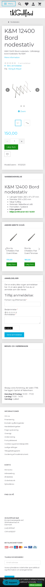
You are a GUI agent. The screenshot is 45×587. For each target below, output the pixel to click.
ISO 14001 (30, 212)
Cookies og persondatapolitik (16, 444)
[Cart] (39, 4)
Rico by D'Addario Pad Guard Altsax (12, 250)
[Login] (33, 4)
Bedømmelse (10, 309)
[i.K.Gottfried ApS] (22, 13)
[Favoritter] (26, 4)
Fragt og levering (11, 430)
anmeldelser (24, 63)
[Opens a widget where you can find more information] (11, 583)
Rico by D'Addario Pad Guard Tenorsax (31, 250)
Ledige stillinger (10, 447)
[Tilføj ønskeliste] (7, 154)
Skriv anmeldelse (14, 66)
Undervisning (9, 437)
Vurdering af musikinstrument (16, 454)
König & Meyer (15, 69)
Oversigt (7, 433)
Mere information (12, 57)
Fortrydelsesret (10, 440)
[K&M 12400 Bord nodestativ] (22, 90)
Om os (7, 416)
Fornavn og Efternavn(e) (15, 300)
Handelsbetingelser (12, 426)
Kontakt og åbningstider (14, 423)
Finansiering (9, 419)
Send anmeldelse (14, 335)
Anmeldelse (9, 314)
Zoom (23, 111)
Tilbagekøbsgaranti (12, 451)
